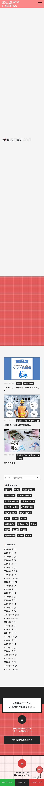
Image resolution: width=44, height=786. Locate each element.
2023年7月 (8, 647)
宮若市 (19, 383)
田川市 (33, 524)
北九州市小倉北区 (28, 501)
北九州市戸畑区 (27, 507)
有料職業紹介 (10, 524)
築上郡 (15, 530)
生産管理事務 (9, 463)
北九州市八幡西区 (11, 501)
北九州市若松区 (10, 513)
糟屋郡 (23, 530)
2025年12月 (9, 578)
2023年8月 (8, 644)
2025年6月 (8, 596)
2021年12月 (9, 665)
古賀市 (7, 518)
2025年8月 (8, 589)
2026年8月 (8, 549)
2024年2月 (8, 629)
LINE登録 (8, 782)
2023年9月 (8, 640)
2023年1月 (8, 651)
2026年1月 (8, 574)
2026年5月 (8, 560)
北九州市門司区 (25, 513)
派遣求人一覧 (28, 383)
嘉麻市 (15, 518)
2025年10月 (9, 582)
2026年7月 (8, 553)
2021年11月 (9, 669)
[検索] (38, 478)
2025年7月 (8, 593)
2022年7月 (8, 658)
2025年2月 (8, 607)
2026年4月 (8, 563)
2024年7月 (8, 625)
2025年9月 (8, 585)
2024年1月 (8, 633)
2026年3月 (8, 567)
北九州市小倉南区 (11, 507)
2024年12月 (9, 614)
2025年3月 (8, 603)
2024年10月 (9, 618)
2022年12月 (9, 654)
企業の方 (22, 782)
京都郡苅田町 (22, 421)
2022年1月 (8, 662)
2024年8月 (8, 622)
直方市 (7, 530)
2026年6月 (8, 556)
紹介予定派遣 (10, 535)
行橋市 (19, 459)
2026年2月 (8, 571)
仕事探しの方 (36, 782)
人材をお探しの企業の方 (22, 739)
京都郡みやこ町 (28, 490)
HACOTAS (9, 6)
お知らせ (8, 490)
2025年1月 (8, 611)
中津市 (17, 490)
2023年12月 (9, 636)
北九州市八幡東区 (24, 495)
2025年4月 (8, 600)
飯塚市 (28, 535)
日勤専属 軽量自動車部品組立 (18, 424)
